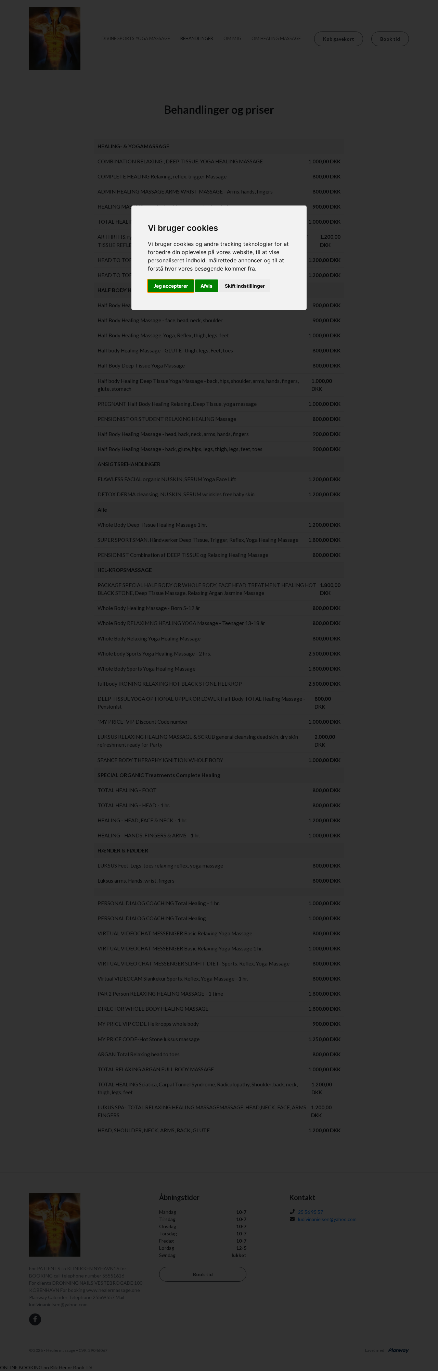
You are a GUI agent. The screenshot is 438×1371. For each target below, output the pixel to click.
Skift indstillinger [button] (245, 286)
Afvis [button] (206, 286)
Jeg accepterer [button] (170, 286)
